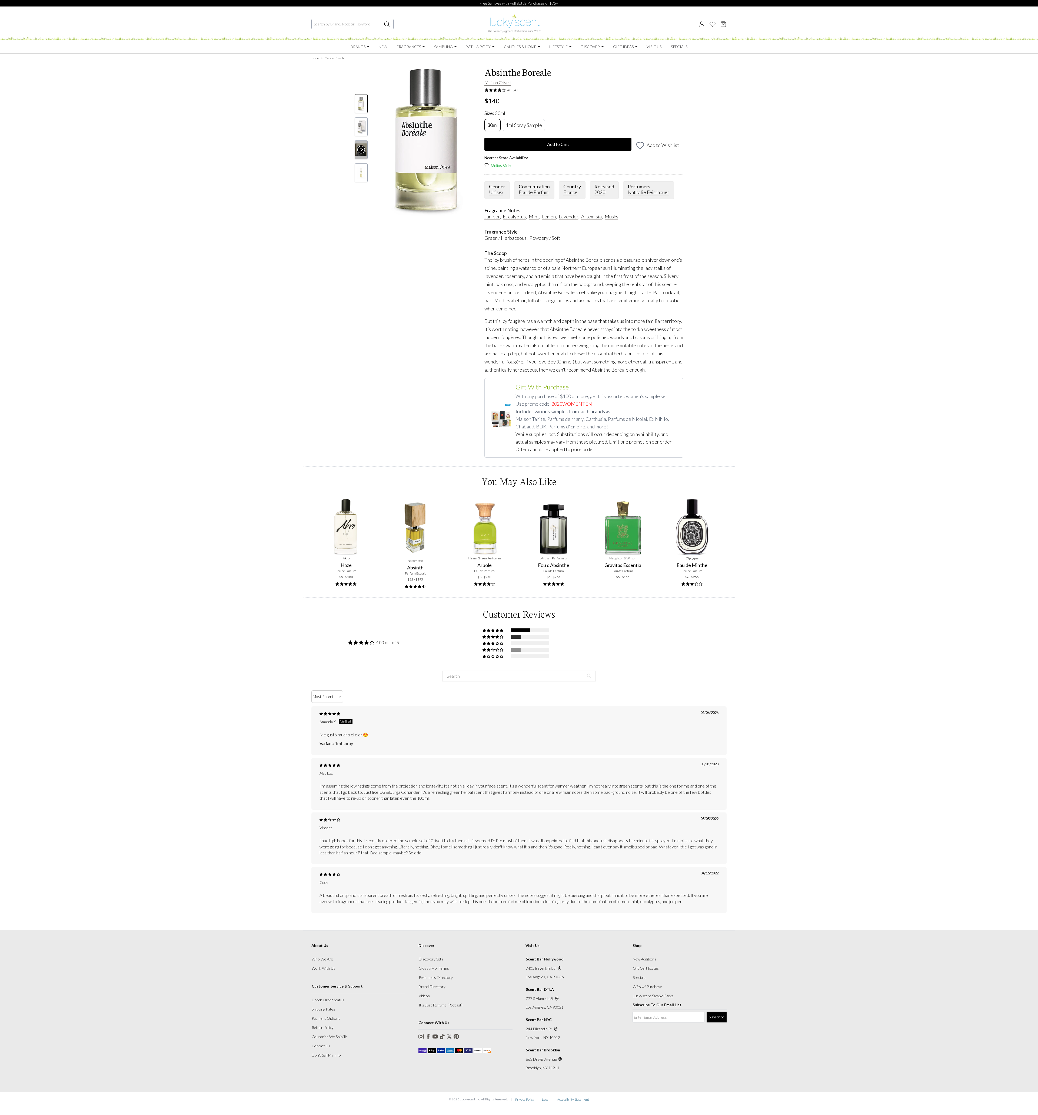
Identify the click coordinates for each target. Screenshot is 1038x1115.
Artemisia (591, 216)
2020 (599, 192)
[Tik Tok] (442, 1036)
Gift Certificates (646, 968)
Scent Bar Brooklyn (543, 1050)
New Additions (644, 959)
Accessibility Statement (573, 1099)
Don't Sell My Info (326, 1055)
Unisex (496, 192)
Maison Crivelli (497, 82)
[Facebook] (428, 1036)
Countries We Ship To (329, 1036)
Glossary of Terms (434, 968)
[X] (449, 1036)
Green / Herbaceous (505, 238)
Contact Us (321, 1046)
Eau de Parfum (533, 192)
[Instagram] (421, 1036)
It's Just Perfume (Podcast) (441, 1005)
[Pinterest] (456, 1036)
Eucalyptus (514, 216)
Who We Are (322, 959)
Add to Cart (558, 144)
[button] (493, 630)
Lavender (568, 216)
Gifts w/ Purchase (647, 986)
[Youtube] (435, 1036)
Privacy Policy (524, 1099)
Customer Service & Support (337, 986)
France (570, 192)
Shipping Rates (323, 1009)
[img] (330, 714)
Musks (611, 216)
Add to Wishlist (663, 145)
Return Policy (323, 1027)
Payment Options (326, 1018)
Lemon (549, 216)
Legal (545, 1099)
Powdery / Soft (545, 238)
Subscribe (716, 1017)
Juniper (492, 216)
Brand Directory (432, 986)
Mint (534, 216)
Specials (639, 977)
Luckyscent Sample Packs (653, 995)
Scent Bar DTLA (540, 989)
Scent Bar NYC (539, 1019)
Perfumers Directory (436, 977)
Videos (424, 995)
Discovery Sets (431, 959)
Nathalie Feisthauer (648, 192)
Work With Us (323, 968)
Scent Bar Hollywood (545, 959)
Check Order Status (328, 1000)
